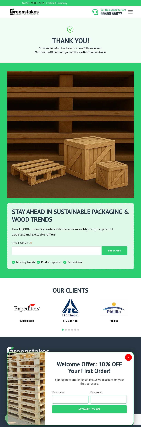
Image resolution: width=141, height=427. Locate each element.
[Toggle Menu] (130, 12)
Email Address (22, 243)
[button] (63, 330)
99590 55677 (111, 13)
